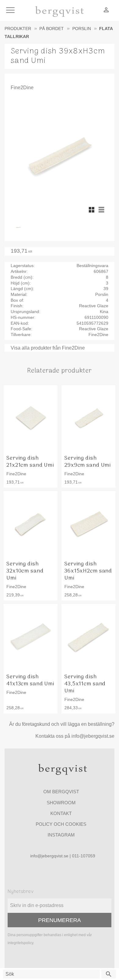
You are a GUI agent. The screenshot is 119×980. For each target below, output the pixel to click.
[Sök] (108, 974)
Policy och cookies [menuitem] (61, 824)
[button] (11, 10)
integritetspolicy (20, 943)
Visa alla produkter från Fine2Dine (48, 347)
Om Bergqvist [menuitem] (61, 791)
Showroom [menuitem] (61, 802)
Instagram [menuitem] (61, 834)
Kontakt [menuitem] (61, 813)
